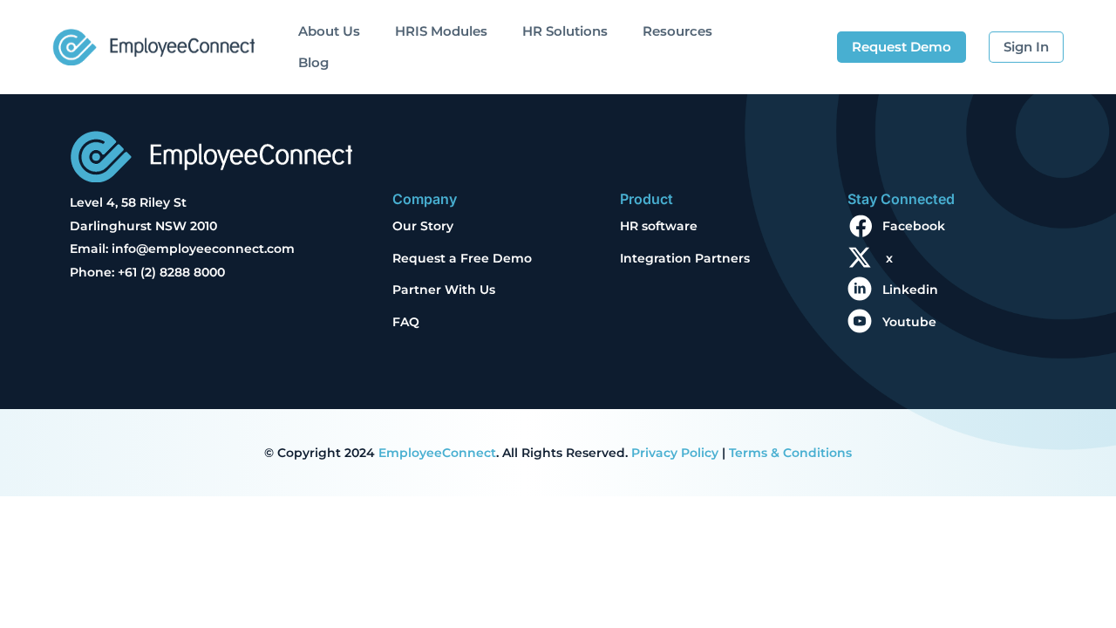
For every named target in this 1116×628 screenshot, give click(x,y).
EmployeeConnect (437, 453)
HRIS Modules (441, 31)
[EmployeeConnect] (153, 42)
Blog (313, 62)
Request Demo (901, 46)
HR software (659, 226)
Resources (677, 31)
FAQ (405, 322)
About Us (329, 31)
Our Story (422, 226)
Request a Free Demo (462, 258)
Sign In (1026, 46)
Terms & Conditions (790, 453)
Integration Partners (685, 258)
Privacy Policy (674, 453)
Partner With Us (443, 289)
